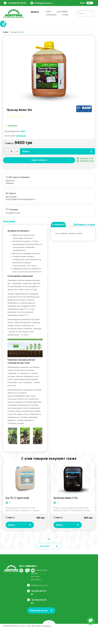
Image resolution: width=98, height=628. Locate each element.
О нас (65, 15)
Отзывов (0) (58, 224)
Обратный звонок (39, 610)
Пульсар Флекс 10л (17, 32)
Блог (48, 11)
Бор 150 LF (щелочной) (17, 497)
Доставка (62, 11)
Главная (5, 32)
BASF (23, 131)
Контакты (51, 15)
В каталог (45, 546)
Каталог (35, 13)
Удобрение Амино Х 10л (65, 497)
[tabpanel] (25, 496)
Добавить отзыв (84, 224)
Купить (11, 524)
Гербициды (21, 135)
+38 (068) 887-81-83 (17, 3)
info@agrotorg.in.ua (43, 3)
